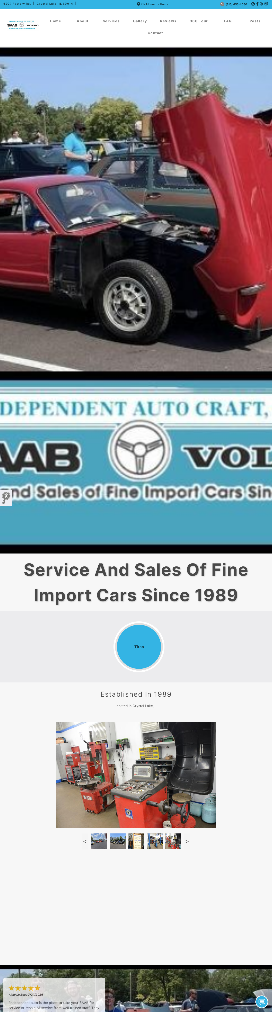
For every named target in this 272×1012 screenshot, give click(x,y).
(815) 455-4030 (236, 4)
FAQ (228, 21)
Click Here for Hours (154, 4)
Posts (255, 21)
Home (55, 21)
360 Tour (199, 21)
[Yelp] (261, 4)
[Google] (253, 4)
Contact (155, 33)
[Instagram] (266, 4)
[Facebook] (257, 4)
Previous (85, 841)
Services (111, 21)
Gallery (140, 21)
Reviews (168, 21)
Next (187, 841)
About (83, 21)
